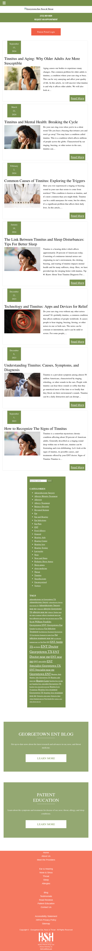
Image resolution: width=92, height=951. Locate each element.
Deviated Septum (41, 510)
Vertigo (37, 585)
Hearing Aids (40, 537)
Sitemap (46, 923)
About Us (46, 856)
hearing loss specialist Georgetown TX (46, 684)
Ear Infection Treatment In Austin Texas (43, 635)
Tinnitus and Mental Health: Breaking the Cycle (41, 121)
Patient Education (46, 797)
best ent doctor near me (52, 618)
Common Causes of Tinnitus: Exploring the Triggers (44, 180)
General (37, 534)
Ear (35, 513)
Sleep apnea (39, 565)
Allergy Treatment (42, 503)
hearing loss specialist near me (39, 687)
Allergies (46, 883)
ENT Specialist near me (42, 669)
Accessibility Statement (46, 916)
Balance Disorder (41, 506)
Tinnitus (37, 575)
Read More (77, 98)
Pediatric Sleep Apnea (43, 561)
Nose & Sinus (46, 872)
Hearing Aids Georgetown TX (40, 677)
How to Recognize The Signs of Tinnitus (35, 428)
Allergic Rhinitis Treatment (46, 496)
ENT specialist (40, 661)
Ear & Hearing (46, 869)
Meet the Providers (46, 860)
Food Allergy (40, 530)
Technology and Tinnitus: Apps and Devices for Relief (46, 306)
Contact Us (46, 907)
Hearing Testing (41, 547)
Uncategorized (40, 582)
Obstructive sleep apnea (43, 696)
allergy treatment (37, 615)
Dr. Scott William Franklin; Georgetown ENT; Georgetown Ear (46, 622)
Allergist (38, 499)
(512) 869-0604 (46, 15)
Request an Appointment (46, 19)
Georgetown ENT (40, 674)
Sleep (46, 880)
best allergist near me (37, 618)
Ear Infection (39, 629)
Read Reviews (46, 900)
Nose (36, 554)
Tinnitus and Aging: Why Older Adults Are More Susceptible (42, 60)
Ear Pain (37, 523)
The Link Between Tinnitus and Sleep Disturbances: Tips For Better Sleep (44, 241)
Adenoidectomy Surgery (44, 492)
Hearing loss (39, 544)
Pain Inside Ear (49, 699)
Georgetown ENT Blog (46, 734)
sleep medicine (40, 568)
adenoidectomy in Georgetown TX (43, 599)
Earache (32, 628)
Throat (37, 571)
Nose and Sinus (40, 558)
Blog (46, 892)
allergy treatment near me (51, 615)
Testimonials (46, 896)
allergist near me (40, 612)
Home (46, 852)
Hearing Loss (42, 680)
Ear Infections (40, 520)
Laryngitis (38, 551)
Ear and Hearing (41, 516)
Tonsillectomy (40, 578)
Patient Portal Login (46, 31)
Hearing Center (40, 540)
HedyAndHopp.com (46, 949)
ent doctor (37, 647)
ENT (36, 527)
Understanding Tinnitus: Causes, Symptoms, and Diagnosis (41, 367)
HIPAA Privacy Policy (46, 920)
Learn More (46, 758)
